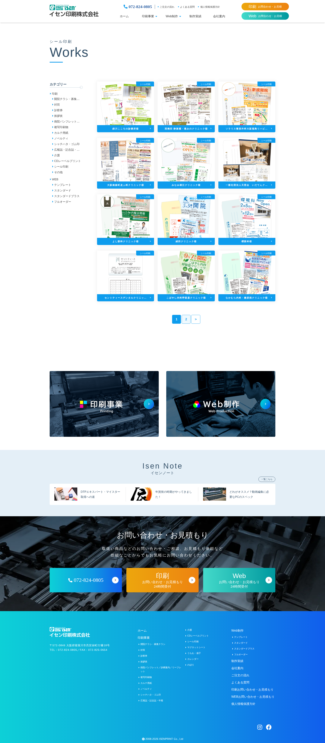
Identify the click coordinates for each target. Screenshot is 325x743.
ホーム (124, 16)
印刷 (55, 93)
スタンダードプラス (67, 196)
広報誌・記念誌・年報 (67, 150)
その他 (58, 172)
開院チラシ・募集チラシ (67, 99)
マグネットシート (196, 647)
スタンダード (62, 190)
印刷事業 (148, 16)
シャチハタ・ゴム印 (67, 144)
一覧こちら (267, 479)
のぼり (190, 665)
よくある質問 (187, 7)
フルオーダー (62, 201)
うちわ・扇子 (194, 653)
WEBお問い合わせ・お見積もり (252, 696)
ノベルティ (61, 138)
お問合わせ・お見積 (265, 7)
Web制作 (172, 16)
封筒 (57, 104)
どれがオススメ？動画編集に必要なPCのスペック (249, 494)
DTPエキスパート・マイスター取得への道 (100, 494)
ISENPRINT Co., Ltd (171, 739)
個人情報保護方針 (210, 7)
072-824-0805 (140, 7)
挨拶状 (58, 115)
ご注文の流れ (167, 7)
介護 (57, 155)
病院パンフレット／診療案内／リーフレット (160, 669)
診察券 (58, 110)
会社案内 (219, 16)
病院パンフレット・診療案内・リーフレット (67, 122)
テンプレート (62, 184)
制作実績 (195, 16)
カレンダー (193, 659)
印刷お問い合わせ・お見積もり (252, 689)
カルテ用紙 (61, 132)
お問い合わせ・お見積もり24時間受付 (162, 580)
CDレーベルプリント (67, 161)
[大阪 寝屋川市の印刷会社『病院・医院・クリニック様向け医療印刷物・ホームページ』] (74, 11)
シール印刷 (61, 166)
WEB (55, 179)
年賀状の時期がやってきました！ (173, 494)
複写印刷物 (61, 127)
